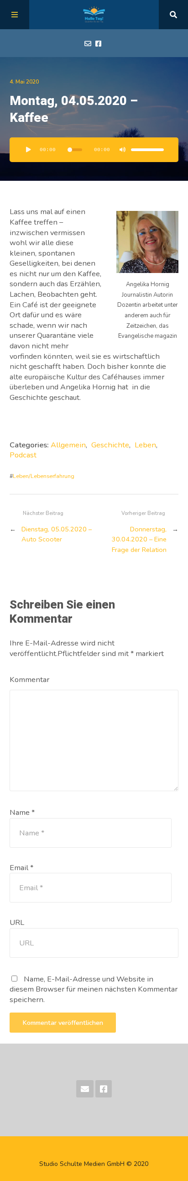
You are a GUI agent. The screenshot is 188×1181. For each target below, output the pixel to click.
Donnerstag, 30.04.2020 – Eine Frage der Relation (139, 539)
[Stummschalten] (122, 149)
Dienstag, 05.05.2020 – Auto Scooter (56, 534)
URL (17, 922)
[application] (94, 149)
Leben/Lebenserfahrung (43, 476)
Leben (145, 445)
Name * (22, 812)
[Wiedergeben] (28, 149)
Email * (21, 867)
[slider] (147, 149)
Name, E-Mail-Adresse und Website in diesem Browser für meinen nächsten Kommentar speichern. (94, 989)
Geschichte (110, 445)
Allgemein (68, 445)
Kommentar (29, 679)
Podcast (23, 455)
